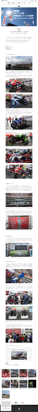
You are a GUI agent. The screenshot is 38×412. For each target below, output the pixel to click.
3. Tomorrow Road (8, 48)
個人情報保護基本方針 (11, 405)
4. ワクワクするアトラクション (9, 49)
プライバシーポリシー (16, 405)
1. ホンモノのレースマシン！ (9, 46)
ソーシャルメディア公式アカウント (23, 405)
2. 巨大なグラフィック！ (9, 47)
